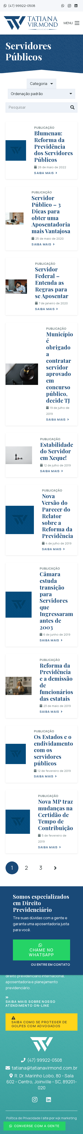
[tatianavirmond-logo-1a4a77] (31, 23)
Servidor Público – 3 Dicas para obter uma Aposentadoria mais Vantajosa (51, 214)
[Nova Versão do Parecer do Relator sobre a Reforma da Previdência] (20, 520)
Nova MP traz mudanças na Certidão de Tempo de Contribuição (55, 815)
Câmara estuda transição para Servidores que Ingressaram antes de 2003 (56, 600)
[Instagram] (69, 6)
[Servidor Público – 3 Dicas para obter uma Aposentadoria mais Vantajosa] (15, 218)
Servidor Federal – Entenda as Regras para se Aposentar (51, 282)
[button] (71, 23)
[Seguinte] (55, 867)
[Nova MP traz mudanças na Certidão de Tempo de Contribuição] (18, 822)
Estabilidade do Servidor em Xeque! (56, 451)
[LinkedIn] (76, 6)
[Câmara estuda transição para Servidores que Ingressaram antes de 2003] (19, 605)
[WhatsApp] (62, 6)
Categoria (38, 83)
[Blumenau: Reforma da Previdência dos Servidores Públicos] (16, 150)
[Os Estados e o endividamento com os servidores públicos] (16, 754)
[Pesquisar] (72, 107)
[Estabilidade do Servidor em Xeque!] (19, 455)
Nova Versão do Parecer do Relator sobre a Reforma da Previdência (57, 515)
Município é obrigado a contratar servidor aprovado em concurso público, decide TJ (59, 367)
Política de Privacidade (23, 1118)
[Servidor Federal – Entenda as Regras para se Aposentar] (16, 286)
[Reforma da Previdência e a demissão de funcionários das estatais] (19, 686)
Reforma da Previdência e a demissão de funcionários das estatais (56, 682)
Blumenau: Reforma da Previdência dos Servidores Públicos (53, 146)
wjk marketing (66, 1118)
